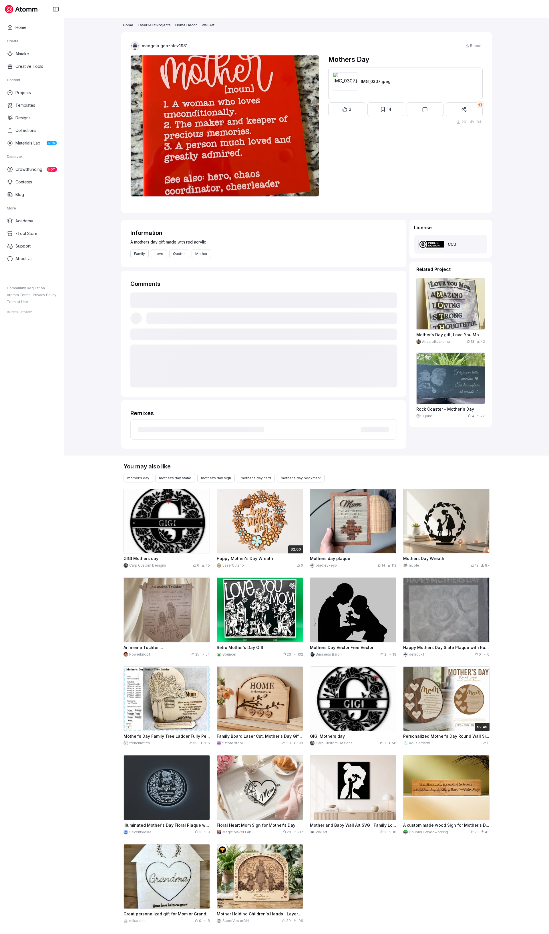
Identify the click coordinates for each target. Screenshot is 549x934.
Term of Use (17, 302)
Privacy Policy (44, 295)
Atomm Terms (19, 295)
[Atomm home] (21, 9)
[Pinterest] (37, 277)
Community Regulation (26, 288)
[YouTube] (28, 277)
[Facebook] (10, 277)
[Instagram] (19, 277)
